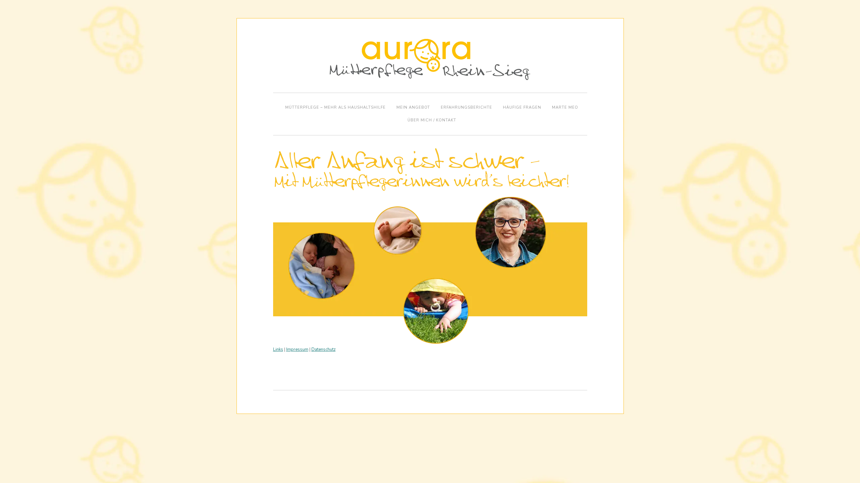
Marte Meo (565, 107)
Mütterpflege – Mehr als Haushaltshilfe (335, 107)
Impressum (297, 349)
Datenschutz (323, 349)
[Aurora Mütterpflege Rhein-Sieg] (430, 78)
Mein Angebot (413, 107)
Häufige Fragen (522, 107)
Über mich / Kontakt (431, 120)
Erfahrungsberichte (466, 107)
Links (278, 349)
